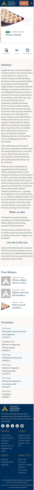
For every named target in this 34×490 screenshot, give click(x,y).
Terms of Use (15, 485)
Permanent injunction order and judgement (14, 333)
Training (21, 467)
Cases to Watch (24, 438)
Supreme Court (24, 435)
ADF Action (22, 470)
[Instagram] (7, 425)
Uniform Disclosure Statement (18, 487)
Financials (22, 473)
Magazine (5, 465)
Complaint (6, 394)
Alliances (22, 462)
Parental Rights (7, 438)
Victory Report (24, 441)
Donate (24, 3)
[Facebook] (2, 425)
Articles (4, 459)
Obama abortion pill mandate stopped (20, 295)
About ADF (22, 459)
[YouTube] (22, 425)
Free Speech (6, 435)
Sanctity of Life (7, 446)
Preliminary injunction (12, 357)
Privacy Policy (5, 485)
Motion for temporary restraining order (11, 383)
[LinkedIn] (17, 425)
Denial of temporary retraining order (10, 369)
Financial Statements (26, 485)
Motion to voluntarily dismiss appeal (11, 346)
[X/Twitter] (12, 425)
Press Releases (7, 462)
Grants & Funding (25, 465)
